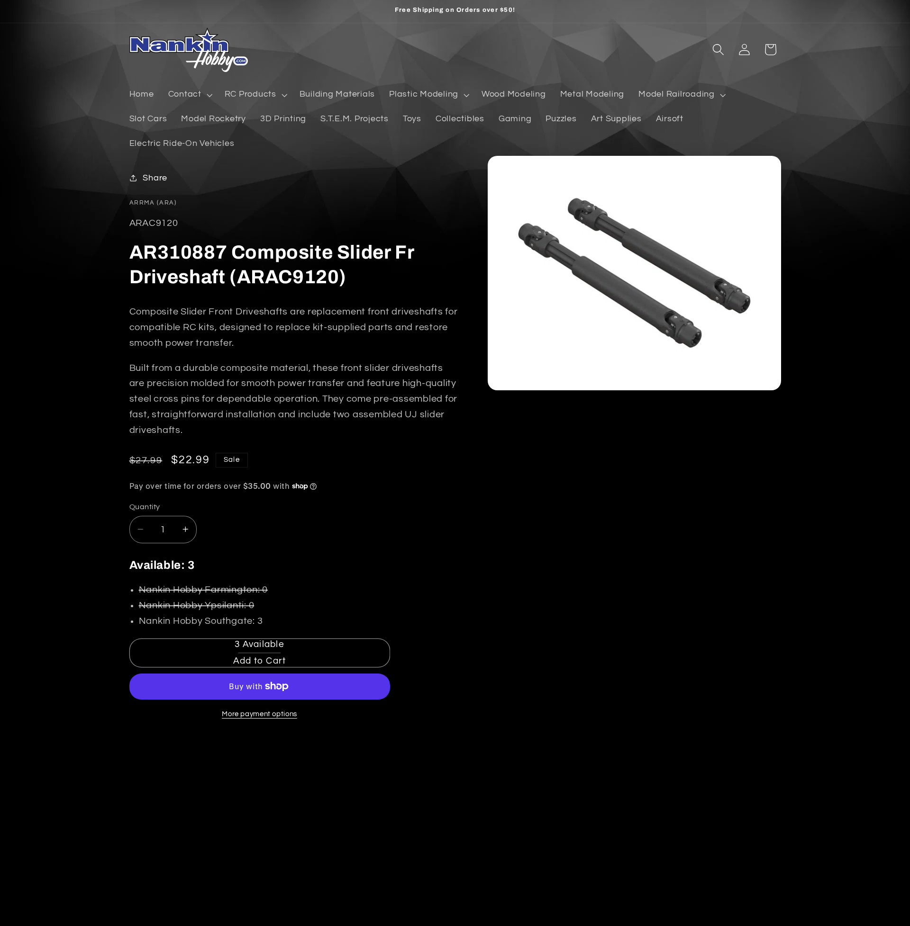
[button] (189, 94)
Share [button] (155, 177)
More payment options (259, 714)
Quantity (144, 506)
